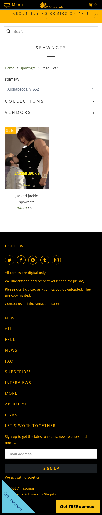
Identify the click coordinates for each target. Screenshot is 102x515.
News (11, 350)
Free (10, 339)
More (11, 393)
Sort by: (12, 79)
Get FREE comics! (78, 507)
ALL (9, 328)
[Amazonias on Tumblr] (45, 259)
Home (10, 68)
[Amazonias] (51, 4)
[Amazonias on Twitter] (10, 259)
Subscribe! (17, 371)
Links (11, 415)
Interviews (18, 382)
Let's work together (30, 425)
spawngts (28, 68)
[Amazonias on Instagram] (57, 259)
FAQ (9, 361)
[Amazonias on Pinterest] (33, 259)
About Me (16, 404)
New (10, 318)
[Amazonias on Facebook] (22, 259)
